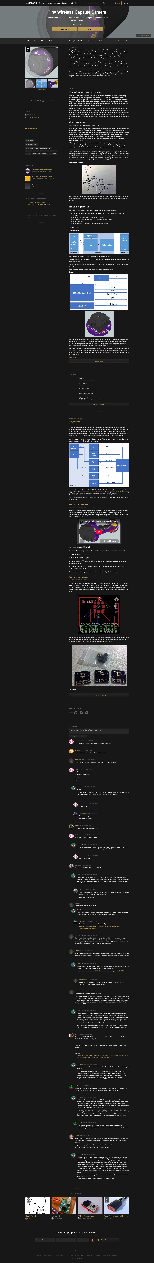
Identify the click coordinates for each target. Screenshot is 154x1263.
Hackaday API (89, 1255)
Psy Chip (77, 1086)
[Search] (104, 3)
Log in (126, 3)
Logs (103, 41)
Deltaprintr (77, 750)
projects (34, 184)
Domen (77, 1034)
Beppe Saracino (79, 935)
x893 (76, 865)
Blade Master (58, 1218)
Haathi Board (30, 1216)
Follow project (64, 29)
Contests (57, 3)
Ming (76, 825)
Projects (41, 3)
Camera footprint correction (79, 577)
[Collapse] (81, 418)
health (28, 154)
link (96, 490)
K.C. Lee (81, 921)
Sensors (28, 151)
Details (80, 41)
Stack (71, 3)
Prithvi (30, 1218)
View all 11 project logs (99, 695)
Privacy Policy (79, 1255)
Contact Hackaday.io (48, 1255)
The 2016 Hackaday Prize (28, 49)
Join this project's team (32, 117)
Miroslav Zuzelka (85, 1218)
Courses (64, 3)
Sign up (117, 3)
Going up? (77, 1251)
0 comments (90, 424)
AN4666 (118, 492)
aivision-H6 (56, 1216)
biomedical (43, 148)
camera (36, 151)
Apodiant (109, 1218)
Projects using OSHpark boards (42, 169)
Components (95, 41)
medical (44, 154)
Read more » (73, 357)
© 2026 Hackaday (77, 1258)
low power (53, 154)
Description (73, 41)
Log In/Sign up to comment (78, 737)
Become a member (62, 1235)
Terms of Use (69, 1255)
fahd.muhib (78, 991)
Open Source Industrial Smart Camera (119, 1216)
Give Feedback (60, 1255)
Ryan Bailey (78, 24)
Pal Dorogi (77, 740)
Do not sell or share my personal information (106, 1255)
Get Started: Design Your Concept (39, 204)
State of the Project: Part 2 (79, 504)
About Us (39, 1255)
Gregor (77, 1135)
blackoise (77, 950)
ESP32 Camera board (86, 1216)
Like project (90, 29)
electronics (44, 151)
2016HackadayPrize (32, 148)
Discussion (122, 41)
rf (50, 148)
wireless (54, 151)
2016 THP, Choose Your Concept (42, 177)
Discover (49, 3)
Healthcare (36, 154)
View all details (99, 361)
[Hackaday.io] (31, 3)
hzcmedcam (78, 759)
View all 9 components (99, 404)
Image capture (74, 421)
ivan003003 (82, 813)
